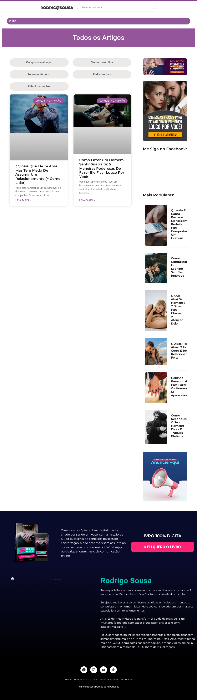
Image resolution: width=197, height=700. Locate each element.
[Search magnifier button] (152, 7)
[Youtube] (103, 669)
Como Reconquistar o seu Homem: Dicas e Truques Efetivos (181, 426)
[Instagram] (93, 669)
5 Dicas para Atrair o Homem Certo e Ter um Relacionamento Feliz (183, 350)
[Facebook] (83, 669)
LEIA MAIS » (23, 200)
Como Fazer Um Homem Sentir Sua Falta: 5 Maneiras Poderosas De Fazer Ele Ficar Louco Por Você (101, 168)
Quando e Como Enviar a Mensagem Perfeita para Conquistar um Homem (179, 224)
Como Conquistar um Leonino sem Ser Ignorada (179, 266)
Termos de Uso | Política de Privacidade (98, 686)
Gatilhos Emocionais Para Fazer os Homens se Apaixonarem (181, 386)
